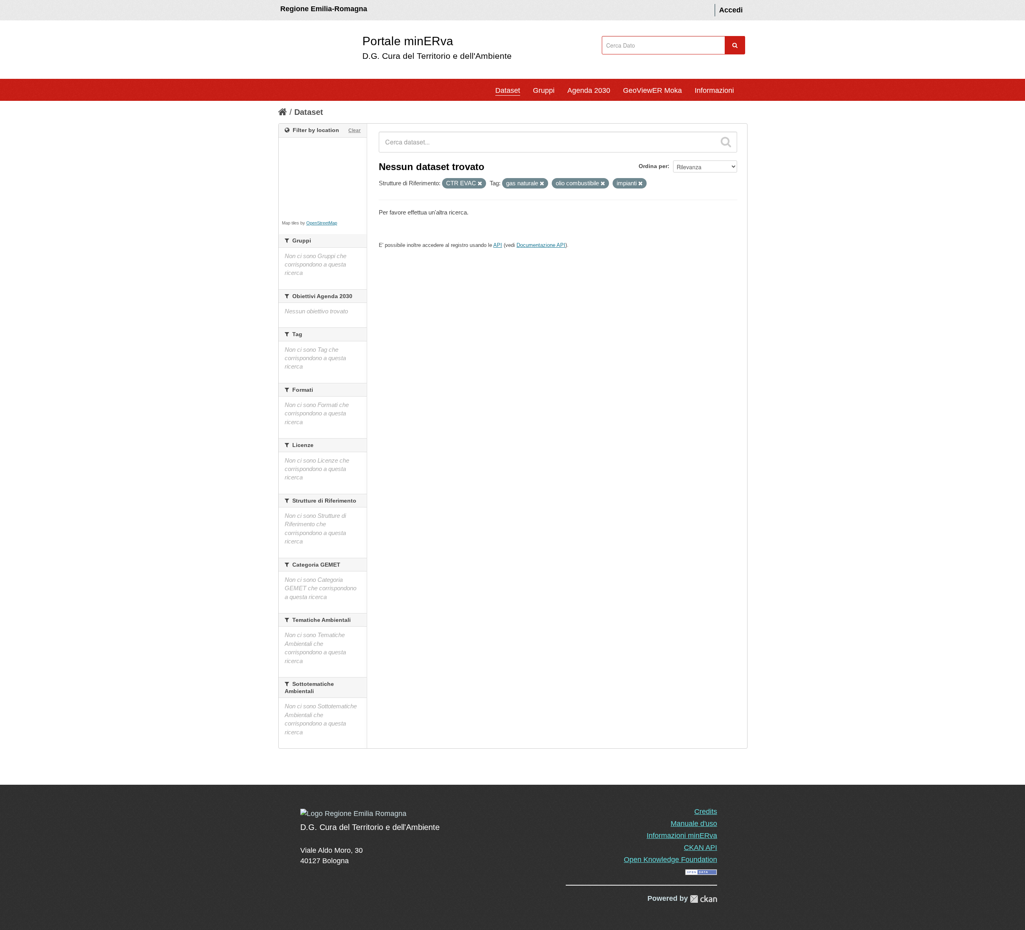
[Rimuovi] (480, 183)
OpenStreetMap (321, 222)
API (497, 245)
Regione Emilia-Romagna (323, 9)
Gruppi (544, 90)
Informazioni (714, 90)
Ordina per (653, 166)
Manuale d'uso (694, 824)
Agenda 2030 (588, 90)
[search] (726, 142)
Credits (705, 812)
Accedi (731, 10)
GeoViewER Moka (652, 90)
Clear (354, 130)
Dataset (507, 90)
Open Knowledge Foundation (670, 860)
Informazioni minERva (682, 836)
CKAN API (700, 848)
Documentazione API (541, 245)
